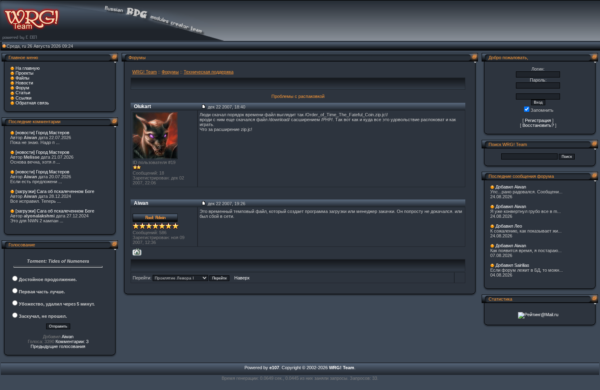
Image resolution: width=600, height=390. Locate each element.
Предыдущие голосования (58, 346)
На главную (28, 68)
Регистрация (538, 120)
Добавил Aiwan (511, 186)
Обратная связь (32, 102)
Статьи (23, 92)
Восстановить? (538, 125)
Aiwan (67, 336)
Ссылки (23, 97)
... (58, 142)
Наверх (242, 277)
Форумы (170, 71)
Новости (24, 82)
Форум (22, 87)
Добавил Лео (509, 226)
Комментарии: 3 (72, 341)
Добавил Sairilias (512, 265)
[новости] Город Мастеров (42, 132)
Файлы (22, 77)
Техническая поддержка (208, 71)
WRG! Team (144, 71)
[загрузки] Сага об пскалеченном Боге (55, 191)
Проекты (24, 73)
